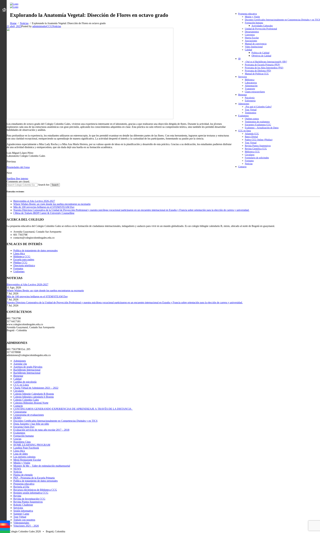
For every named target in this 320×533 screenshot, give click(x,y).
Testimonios (250, 112)
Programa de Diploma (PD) (258, 70)
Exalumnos (243, 115)
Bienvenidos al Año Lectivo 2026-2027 (34, 201)
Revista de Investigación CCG (29, 498)
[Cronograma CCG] (4, 2)
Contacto (242, 166)
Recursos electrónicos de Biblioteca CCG (35, 489)
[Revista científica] (4, 17)
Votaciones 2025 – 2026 (26, 525)
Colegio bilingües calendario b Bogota (33, 396)
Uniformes (18, 271)
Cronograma (19, 411)
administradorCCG (42, 26)
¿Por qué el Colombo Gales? (258, 106)
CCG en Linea (21, 384)
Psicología (249, 97)
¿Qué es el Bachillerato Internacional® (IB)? (266, 61)
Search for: (44, 184)
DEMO (17, 417)
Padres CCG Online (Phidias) (258, 139)
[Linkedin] (5, 529)
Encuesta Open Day (23, 426)
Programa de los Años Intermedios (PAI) (264, 67)
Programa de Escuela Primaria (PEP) (262, 64)
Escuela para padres (23, 259)
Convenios (250, 34)
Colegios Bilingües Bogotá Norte (30, 402)
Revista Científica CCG (256, 148)
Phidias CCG (20, 262)
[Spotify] (5, 532)
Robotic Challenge (23, 504)
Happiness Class (22, 441)
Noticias (248, 163)
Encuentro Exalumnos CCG (258, 124)
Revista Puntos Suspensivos (258, 145)
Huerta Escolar (252, 37)
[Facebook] (5, 522)
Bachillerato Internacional (26, 369)
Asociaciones (251, 40)
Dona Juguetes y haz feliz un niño (31, 423)
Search (55, 185)
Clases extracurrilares (255, 91)
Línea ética (19, 253)
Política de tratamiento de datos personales (35, 250)
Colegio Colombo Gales (26, 399)
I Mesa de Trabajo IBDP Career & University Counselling (43, 213)
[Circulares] (4, 4)
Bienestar (242, 94)
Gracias (17, 438)
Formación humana (254, 22)
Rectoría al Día (21, 486)
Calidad (248, 49)
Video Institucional (254, 46)
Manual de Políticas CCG (257, 73)
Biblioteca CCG (252, 151)
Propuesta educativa (247, 13)
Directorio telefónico (24, 265)
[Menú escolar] (4, 14)
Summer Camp (21, 513)
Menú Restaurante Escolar (27, 459)
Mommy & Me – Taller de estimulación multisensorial (41, 465)
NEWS (17, 468)
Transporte (250, 88)
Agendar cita (20, 363)
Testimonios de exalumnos (257, 121)
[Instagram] (5, 524)
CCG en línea (244, 130)
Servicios (242, 76)
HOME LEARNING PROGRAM (31, 444)
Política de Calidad (260, 52)
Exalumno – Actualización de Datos (261, 127)
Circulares (249, 154)
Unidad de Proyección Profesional (261, 28)
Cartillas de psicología (24, 381)
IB (239, 58)
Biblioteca (249, 79)
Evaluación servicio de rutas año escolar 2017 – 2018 (41, 429)
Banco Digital (251, 136)
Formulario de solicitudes (257, 157)
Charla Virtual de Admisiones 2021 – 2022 (35, 387)
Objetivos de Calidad (261, 55)
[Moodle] (4, 5)
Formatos (249, 160)
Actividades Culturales (262, 25)
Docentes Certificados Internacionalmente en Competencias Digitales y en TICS (282, 19)
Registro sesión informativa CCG (30, 492)
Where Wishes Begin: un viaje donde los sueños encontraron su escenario (51, 204)
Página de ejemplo (23, 474)
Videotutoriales (21, 522)
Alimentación (251, 85)
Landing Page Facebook (26, 447)
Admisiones (243, 103)
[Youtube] (5, 527)
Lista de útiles (20, 453)
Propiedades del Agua (18, 167)
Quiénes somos (252, 118)
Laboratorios (251, 82)
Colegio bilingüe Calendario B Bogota (33, 393)
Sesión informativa (23, 510)
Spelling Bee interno (17, 178)
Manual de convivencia (255, 43)
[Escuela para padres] (4, 15)
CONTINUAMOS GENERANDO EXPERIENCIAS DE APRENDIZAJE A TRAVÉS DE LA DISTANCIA (73, 408)
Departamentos (252, 31)
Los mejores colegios (24, 456)
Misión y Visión (252, 16)
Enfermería (250, 100)
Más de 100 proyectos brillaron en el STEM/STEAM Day (43, 207)
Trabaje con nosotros (24, 519)
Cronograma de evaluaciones (28, 414)
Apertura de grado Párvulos (27, 366)
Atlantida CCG (252, 133)
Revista (17, 495)
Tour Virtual (250, 109)
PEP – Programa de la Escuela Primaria (34, 477)
